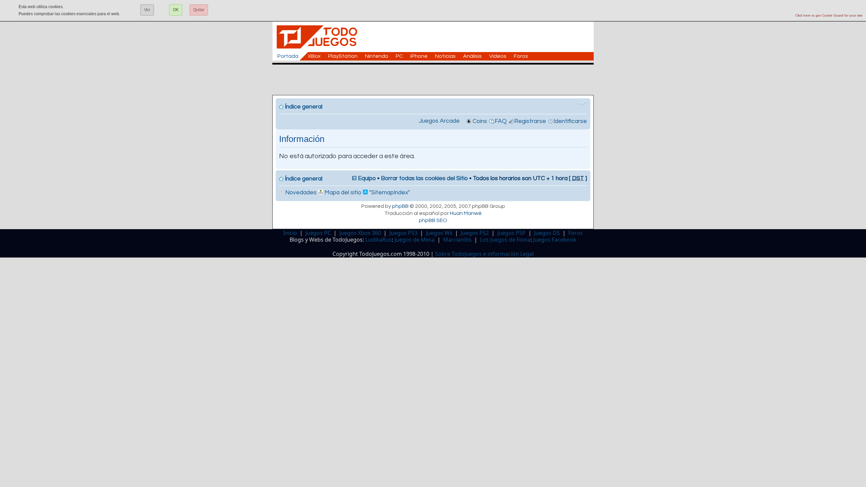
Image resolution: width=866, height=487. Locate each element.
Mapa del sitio (342, 193)
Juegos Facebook (554, 239)
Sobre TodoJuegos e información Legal (484, 254)
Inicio (290, 233)
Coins (480, 121)
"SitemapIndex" (389, 193)
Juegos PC (318, 233)
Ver (147, 9)
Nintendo (376, 56)
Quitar (198, 9)
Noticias (445, 56)
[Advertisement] (436, 80)
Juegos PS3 (403, 233)
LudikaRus (378, 239)
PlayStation (343, 56)
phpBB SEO (433, 220)
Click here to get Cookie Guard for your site (829, 15)
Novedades (300, 193)
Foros (521, 56)
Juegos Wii (439, 233)
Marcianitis (457, 239)
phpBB (400, 206)
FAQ (501, 121)
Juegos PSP (511, 233)
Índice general (303, 107)
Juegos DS (547, 233)
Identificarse (570, 121)
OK (176, 9)
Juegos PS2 (475, 233)
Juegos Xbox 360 (360, 233)
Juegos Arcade (439, 121)
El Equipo (364, 178)
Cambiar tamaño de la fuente (582, 103)
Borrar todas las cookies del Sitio (424, 178)
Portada (287, 56)
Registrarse (530, 121)
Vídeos (497, 56)
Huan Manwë (466, 213)
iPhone (419, 56)
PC (399, 56)
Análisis (472, 56)
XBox (314, 56)
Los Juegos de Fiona (505, 239)
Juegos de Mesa (414, 239)
